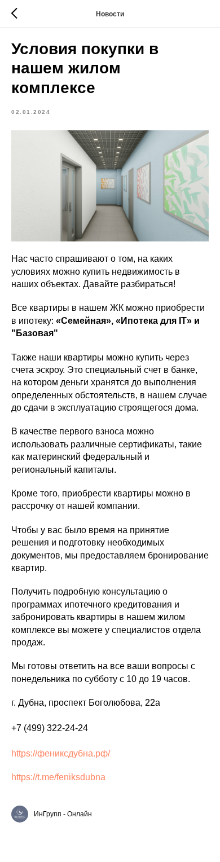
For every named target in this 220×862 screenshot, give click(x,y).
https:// (24, 753)
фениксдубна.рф (72, 753)
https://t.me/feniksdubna (58, 777)
